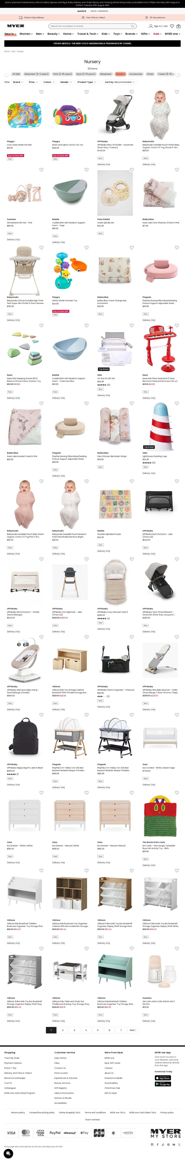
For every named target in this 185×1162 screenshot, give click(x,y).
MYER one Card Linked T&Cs (142, 1112)
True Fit (8, 1083)
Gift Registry (60, 1088)
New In (7, 51)
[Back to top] (177, 1155)
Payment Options (13, 1063)
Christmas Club (112, 1088)
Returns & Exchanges (14, 1078)
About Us (109, 1073)
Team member (92, 1119)
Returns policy (18, 1112)
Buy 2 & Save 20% (15, 155)
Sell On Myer (111, 1093)
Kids (13, 51)
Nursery (20, 51)
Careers (109, 1068)
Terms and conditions (95, 1112)
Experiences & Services (65, 1078)
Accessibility (60, 1103)
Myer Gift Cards (112, 1063)
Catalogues (10, 1088)
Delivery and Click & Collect (18, 1073)
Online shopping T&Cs (69, 1112)
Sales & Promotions (64, 1093)
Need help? (8, 1153)
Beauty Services (62, 1083)
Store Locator (61, 1073)
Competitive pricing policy (42, 1112)
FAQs (56, 1063)
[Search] (133, 26)
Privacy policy (167, 1112)
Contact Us (60, 1068)
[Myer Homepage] (15, 27)
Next (178, 74)
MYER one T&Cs (117, 1112)
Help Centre (60, 1058)
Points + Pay (10, 1068)
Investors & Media (113, 1078)
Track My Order (12, 1058)
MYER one (109, 1058)
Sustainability (111, 1083)
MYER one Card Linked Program (19, 1093)
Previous (6, 74)
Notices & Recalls (63, 1098)
